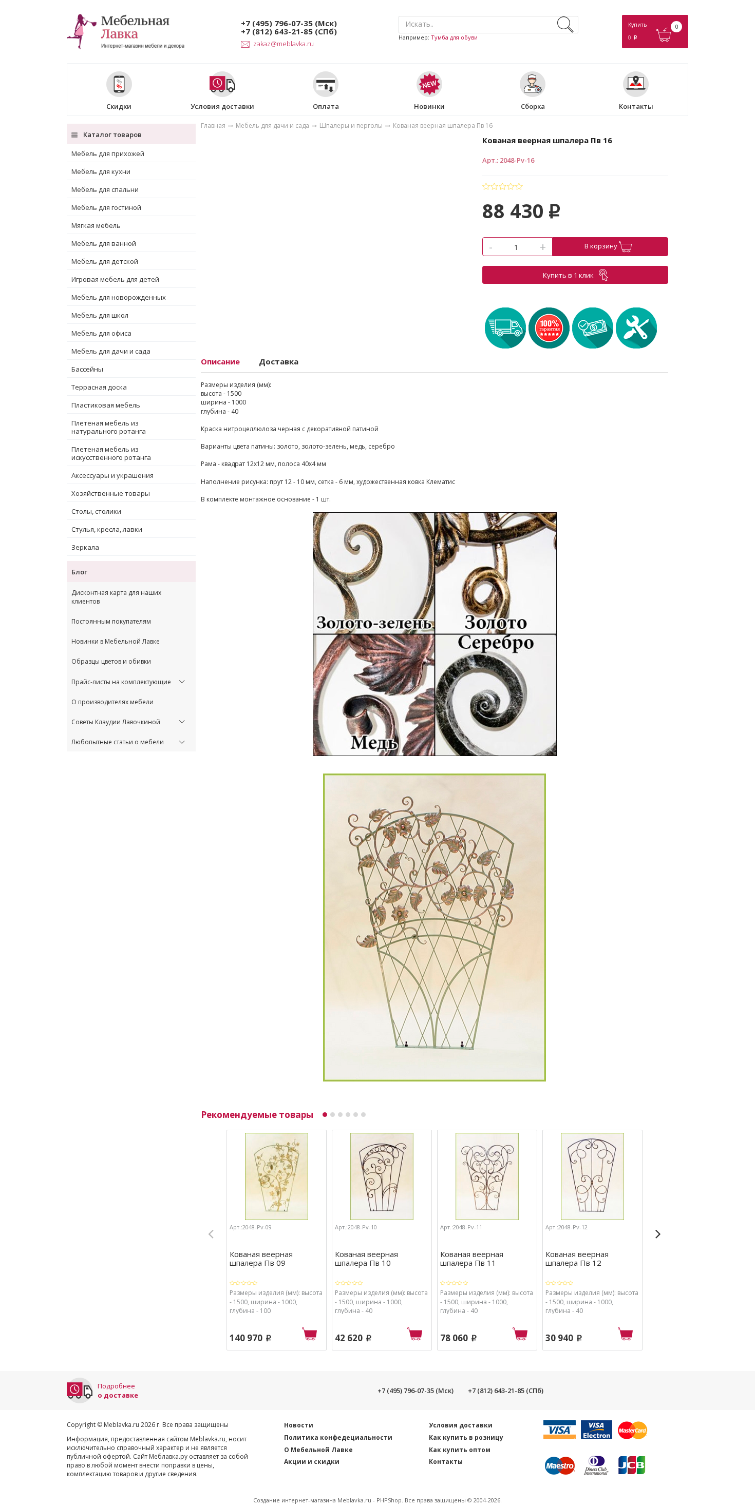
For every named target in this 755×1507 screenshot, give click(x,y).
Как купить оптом (459, 1449)
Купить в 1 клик (568, 275)
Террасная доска (99, 387)
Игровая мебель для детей (115, 279)
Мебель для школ (99, 315)
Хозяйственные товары (110, 493)
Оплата (326, 106)
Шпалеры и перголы (351, 125)
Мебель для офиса (101, 333)
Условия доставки (222, 106)
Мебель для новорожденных (118, 297)
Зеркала (85, 547)
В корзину (601, 245)
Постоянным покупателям (111, 621)
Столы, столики (96, 511)
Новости (298, 1425)
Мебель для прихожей (107, 153)
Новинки (429, 106)
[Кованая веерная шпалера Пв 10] (382, 1178)
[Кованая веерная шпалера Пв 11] (487, 1178)
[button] (325, 1114)
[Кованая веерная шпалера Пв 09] (277, 1178)
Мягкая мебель (96, 225)
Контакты (636, 106)
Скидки (118, 106)
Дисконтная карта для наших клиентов (116, 597)
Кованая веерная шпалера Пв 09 (261, 1257)
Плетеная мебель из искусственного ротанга (111, 453)
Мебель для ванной (103, 243)
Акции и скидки (311, 1461)
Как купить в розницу (466, 1437)
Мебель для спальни (105, 189)
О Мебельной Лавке (318, 1449)
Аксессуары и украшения (112, 475)
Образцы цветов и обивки (111, 661)
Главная (213, 125)
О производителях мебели (112, 702)
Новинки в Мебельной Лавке (115, 641)
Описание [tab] (220, 361)
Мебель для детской (104, 261)
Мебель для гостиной (106, 207)
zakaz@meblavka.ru (283, 44)
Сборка (533, 106)
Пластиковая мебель (105, 405)
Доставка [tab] (278, 361)
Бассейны (87, 369)
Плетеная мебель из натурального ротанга (108, 427)
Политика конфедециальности (338, 1437)
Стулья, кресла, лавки (106, 529)
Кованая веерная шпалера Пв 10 (366, 1257)
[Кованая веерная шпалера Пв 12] (592, 1178)
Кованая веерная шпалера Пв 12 (577, 1257)
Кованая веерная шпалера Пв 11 (471, 1257)
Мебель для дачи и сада (110, 351)
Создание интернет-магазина (294, 1500)
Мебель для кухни (100, 171)
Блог (79, 571)
